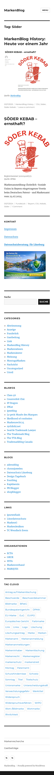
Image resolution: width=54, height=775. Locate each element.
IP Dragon (12, 403)
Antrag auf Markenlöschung (20, 592)
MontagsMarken (16, 360)
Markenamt (11, 638)
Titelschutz (32, 679)
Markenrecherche (14, 741)
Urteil (10, 372)
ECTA (10, 553)
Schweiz (33, 673)
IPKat (10, 406)
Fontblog (12, 480)
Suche (7, 297)
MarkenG (12, 522)
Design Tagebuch (16, 476)
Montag (9, 668)
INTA (10, 561)
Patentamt (23, 668)
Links (16, 627)
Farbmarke (38, 621)
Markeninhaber (13, 650)
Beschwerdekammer (34, 598)
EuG (22, 615)
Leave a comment (26, 107)
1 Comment (17, 206)
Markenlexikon (15, 526)
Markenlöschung (34, 650)
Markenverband (16, 565)
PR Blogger (13, 488)
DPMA (36, 609)
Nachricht (12, 364)
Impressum (10, 229)
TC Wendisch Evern (17, 530)
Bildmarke (11, 604)
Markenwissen (15, 349)
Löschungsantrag (15, 633)
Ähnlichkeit (11, 714)
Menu (45, 10)
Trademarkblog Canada (20, 441)
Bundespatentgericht (17, 609)
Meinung (12, 356)
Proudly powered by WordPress (31, 766)
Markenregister (31, 656)
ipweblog (12, 410)
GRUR (10, 557)
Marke (31, 633)
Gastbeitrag (13, 337)
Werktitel (38, 691)
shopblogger (14, 492)
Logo (25, 627)
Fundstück (20, 203)
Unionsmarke (12, 685)
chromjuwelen (15, 468)
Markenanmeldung (32, 638)
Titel (20, 679)
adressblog (13, 464)
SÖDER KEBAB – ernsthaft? (20, 121)
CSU (38, 104)
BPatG (23, 604)
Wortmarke (33, 708)
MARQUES (12, 568)
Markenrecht (12, 656)
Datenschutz (11, 236)
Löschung (36, 627)
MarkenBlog (14, 10)
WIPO (38, 703)
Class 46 (11, 395)
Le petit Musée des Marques (22, 414)
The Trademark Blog (18, 434)
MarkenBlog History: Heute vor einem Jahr (26, 41)
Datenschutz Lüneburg (19, 472)
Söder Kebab (10, 107)
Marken (42, 633)
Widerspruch (12, 697)
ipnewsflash (13, 514)
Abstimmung (14, 325)
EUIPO (31, 615)
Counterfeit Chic (16, 399)
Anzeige (11, 329)
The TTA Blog (14, 438)
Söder (43, 104)
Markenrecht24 (15, 422)
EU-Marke (10, 615)
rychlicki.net (14, 426)
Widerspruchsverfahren (18, 703)
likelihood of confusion (19, 418)
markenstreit (32, 662)
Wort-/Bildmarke (14, 708)
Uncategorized (15, 368)
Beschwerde (12, 598)
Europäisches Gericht (17, 621)
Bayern (31, 203)
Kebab (43, 203)
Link (9, 341)
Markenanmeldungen (17, 644)
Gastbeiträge (11, 748)
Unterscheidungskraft (36, 685)
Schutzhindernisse (15, 673)
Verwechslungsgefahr (17, 691)
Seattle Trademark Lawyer (21, 430)
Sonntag (10, 679)
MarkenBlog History (25, 104)
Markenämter (14, 352)
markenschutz (13, 662)
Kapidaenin (13, 484)
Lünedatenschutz (16, 518)
